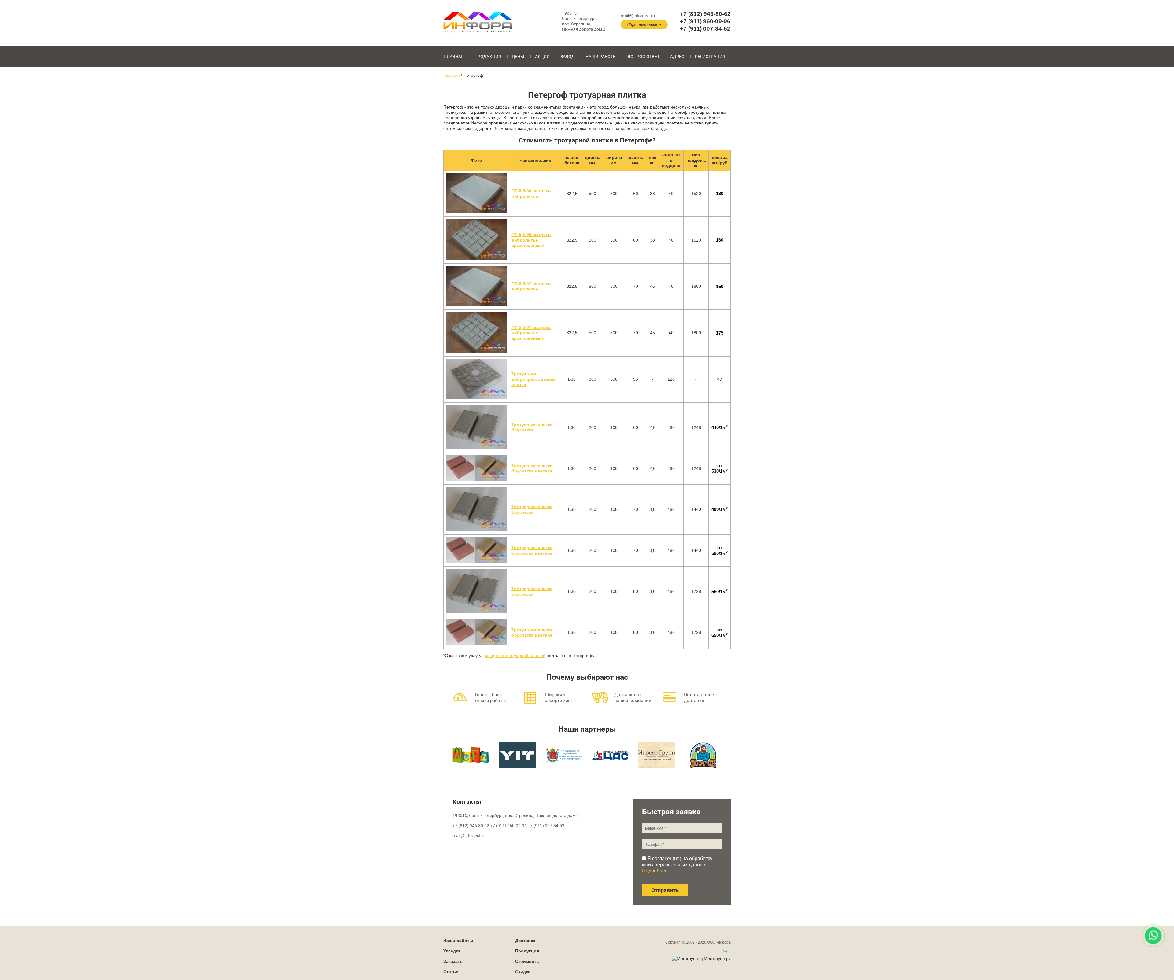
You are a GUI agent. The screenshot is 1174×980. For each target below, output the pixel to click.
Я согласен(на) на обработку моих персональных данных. (677, 864)
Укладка (451, 951)
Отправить (665, 890)
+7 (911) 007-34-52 (705, 28)
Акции (542, 56)
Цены (518, 56)
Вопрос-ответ (643, 56)
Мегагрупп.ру (717, 958)
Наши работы (601, 56)
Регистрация (710, 56)
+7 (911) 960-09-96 (705, 21)
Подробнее (655, 870)
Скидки (523, 971)
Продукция (487, 56)
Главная (454, 56)
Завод (567, 56)
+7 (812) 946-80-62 (705, 14)
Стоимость (527, 961)
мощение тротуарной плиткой (515, 655)
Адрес (677, 56)
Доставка (525, 940)
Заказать (453, 961)
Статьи (451, 971)
